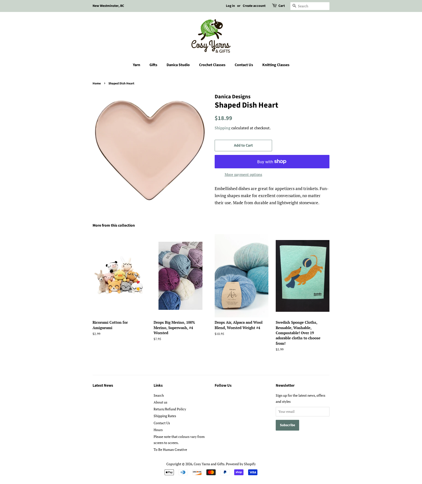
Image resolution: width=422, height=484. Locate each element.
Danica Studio (178, 65)
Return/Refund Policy (170, 409)
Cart (281, 5)
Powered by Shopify (241, 464)
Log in (230, 5)
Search (159, 395)
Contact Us (244, 65)
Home (97, 83)
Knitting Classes (275, 65)
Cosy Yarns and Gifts (209, 464)
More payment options (243, 174)
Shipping (222, 128)
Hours (158, 429)
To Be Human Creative (170, 449)
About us (160, 402)
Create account (254, 5)
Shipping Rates (165, 415)
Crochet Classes (212, 65)
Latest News (103, 385)
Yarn (136, 65)
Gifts (153, 65)
